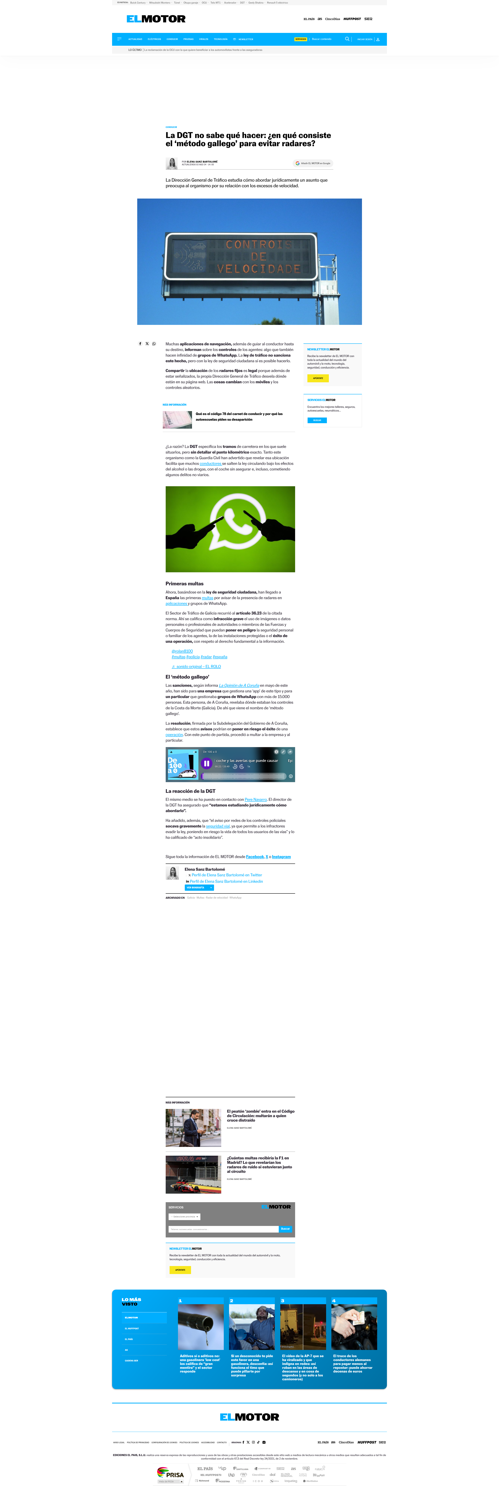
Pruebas (189, 39)
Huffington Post (210, 1474)
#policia (193, 656)
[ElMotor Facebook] (243, 1443)
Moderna (221, 1480)
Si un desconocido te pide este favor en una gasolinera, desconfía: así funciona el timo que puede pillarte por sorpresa (252, 1365)
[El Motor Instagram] (253, 1442)
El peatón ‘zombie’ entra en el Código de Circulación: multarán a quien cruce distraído (261, 1116)
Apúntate (180, 1270)
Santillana (242, 1469)
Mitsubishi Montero (160, 2)
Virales (203, 39)
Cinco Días (258, 1474)
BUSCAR (317, 420)
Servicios (301, 39)
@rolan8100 (182, 651)
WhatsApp (236, 897)
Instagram (281, 856)
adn (304, 1469)
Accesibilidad (208, 1443)
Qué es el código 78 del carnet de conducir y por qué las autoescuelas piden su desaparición (239, 417)
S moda (274, 1480)
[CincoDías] (332, 19)
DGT (242, 2)
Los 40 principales (223, 1469)
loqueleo (291, 1480)
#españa (220, 656)
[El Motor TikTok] (258, 1442)
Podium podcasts (241, 1480)
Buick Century (138, 2)
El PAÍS (205, 1469)
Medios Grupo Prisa (170, 1481)
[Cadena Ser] (368, 19)
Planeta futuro (301, 1474)
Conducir (172, 39)
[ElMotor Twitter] (248, 1443)
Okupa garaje (191, 2)
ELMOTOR (131, 1317)
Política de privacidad (138, 1443)
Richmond (202, 1480)
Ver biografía (195, 887)
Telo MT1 (216, 2)
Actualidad (135, 39)
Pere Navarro (256, 799)
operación (174, 734)
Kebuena (315, 1474)
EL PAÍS (129, 1339)
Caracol (319, 1469)
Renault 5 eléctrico (277, 2)
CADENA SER (131, 1360)
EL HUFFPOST (132, 1328)
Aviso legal (119, 1443)
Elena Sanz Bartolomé (202, 161)
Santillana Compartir (262, 1469)
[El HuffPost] (352, 19)
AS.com (291, 1469)
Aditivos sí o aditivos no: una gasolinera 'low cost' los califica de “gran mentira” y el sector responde (200, 1363)
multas (207, 597)
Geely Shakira (256, 2)
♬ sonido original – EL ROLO (196, 666)
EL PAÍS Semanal (287, 1474)
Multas (200, 897)
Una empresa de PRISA (170, 1472)
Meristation (310, 1480)
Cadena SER (279, 1469)
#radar (206, 656)
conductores (211, 463)
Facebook (255, 856)
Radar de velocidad (217, 897)
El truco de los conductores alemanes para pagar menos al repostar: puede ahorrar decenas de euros (352, 1363)
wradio (243, 1474)
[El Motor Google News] (264, 1443)
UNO (232, 1474)
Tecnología (221, 39)
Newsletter (245, 39)
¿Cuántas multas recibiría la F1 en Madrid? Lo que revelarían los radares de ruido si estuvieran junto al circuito (259, 1164)
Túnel (177, 2)
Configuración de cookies (164, 1443)
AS (126, 1350)
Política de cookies (189, 1443)
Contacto (221, 1443)
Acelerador (230, 2)
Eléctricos (154, 39)
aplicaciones (177, 603)
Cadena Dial (273, 1474)
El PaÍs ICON (257, 1480)
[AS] (320, 19)
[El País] (309, 19)
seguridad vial (218, 826)
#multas (178, 656)
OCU (204, 2)
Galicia (191, 897)
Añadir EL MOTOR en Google (315, 163)
